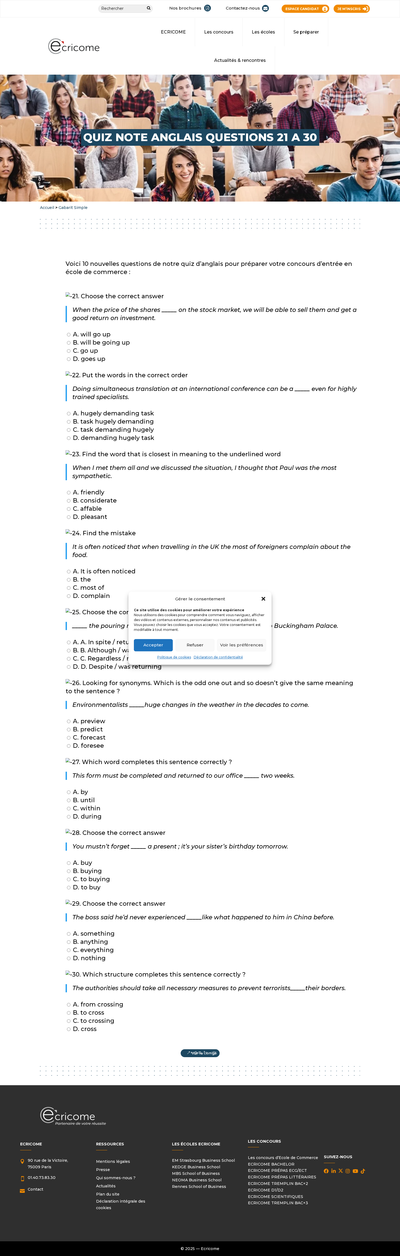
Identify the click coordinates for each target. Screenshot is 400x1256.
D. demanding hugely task (112, 438)
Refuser (195, 644)
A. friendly (87, 492)
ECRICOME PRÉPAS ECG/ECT (277, 1170)
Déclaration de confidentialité (218, 657)
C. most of (87, 587)
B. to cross (87, 1012)
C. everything (92, 950)
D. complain (90, 596)
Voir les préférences (241, 644)
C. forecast (88, 737)
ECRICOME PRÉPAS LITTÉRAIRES (282, 1177)
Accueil (47, 207)
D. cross (84, 1029)
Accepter (153, 644)
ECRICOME (173, 32)
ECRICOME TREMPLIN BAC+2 (278, 1183)
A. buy (81, 862)
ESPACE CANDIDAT (302, 9)
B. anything (89, 941)
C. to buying (90, 879)
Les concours (218, 32)
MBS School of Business (196, 1173)
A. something (93, 933)
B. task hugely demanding (112, 421)
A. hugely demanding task (112, 413)
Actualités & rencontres (240, 60)
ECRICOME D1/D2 (265, 1190)
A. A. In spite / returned (107, 642)
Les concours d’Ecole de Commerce (283, 1157)
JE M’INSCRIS (349, 9)
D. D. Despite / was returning (116, 666)
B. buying (86, 871)
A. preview (88, 721)
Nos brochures (185, 8)
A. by (79, 792)
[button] (263, 599)
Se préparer (306, 32)
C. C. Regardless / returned (112, 658)
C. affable (86, 508)
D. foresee (87, 745)
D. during (86, 816)
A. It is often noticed (103, 571)
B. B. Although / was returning (118, 650)
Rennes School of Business (199, 1186)
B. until (83, 800)
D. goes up (88, 359)
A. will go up (90, 334)
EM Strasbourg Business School (203, 1160)
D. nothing (88, 958)
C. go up (84, 350)
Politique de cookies (174, 657)
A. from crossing (97, 1004)
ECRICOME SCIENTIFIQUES (275, 1196)
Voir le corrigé (204, 1053)
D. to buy (85, 887)
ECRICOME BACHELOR (271, 1164)
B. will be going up (100, 342)
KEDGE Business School (196, 1166)
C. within (85, 808)
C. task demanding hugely (112, 429)
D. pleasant (89, 517)
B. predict (87, 729)
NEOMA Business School (196, 1180)
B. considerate (94, 500)
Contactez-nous (243, 8)
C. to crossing (92, 1020)
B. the (81, 579)
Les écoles (263, 32)
